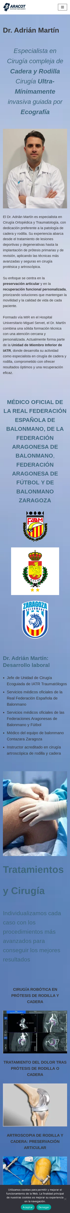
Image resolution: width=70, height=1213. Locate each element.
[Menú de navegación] (62, 7)
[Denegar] (65, 1199)
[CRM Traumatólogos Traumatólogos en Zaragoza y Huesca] (14, 7)
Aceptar (28, 1207)
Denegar (43, 1207)
